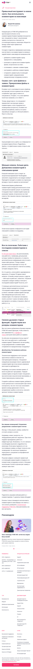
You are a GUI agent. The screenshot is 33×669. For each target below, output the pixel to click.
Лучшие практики (10, 8)
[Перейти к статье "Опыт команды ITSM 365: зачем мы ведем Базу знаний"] (16, 531)
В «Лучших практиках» (9, 254)
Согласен (16, 664)
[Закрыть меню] (30, 2)
